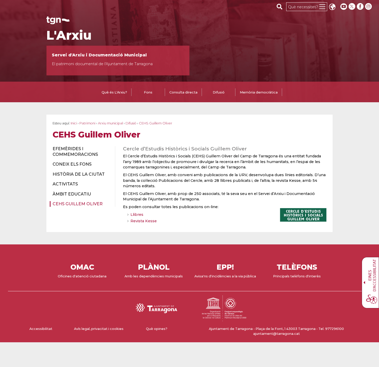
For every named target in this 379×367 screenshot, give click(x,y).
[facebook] (361, 6)
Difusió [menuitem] (219, 92)
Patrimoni (87, 123)
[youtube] (343, 6)
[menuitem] (81, 152)
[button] (332, 7)
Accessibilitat (40, 329)
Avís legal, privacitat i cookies (98, 329)
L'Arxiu (69, 35)
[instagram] (369, 6)
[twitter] (352, 6)
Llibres (136, 214)
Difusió (131, 123)
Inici (74, 123)
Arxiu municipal (110, 123)
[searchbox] (279, 6)
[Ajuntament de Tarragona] (58, 21)
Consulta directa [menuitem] (183, 92)
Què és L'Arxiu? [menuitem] (114, 92)
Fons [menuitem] (148, 92)
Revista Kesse (143, 221)
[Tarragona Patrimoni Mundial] (224, 318)
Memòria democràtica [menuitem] (259, 92)
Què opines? (156, 329)
